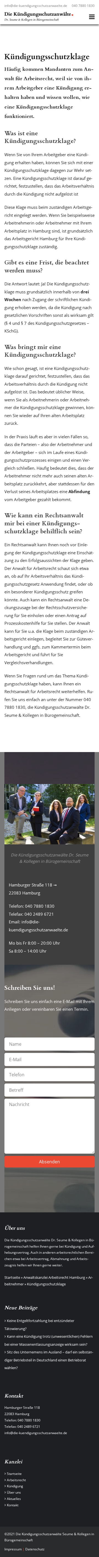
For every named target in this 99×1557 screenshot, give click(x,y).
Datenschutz (35, 1549)
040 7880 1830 (83, 5)
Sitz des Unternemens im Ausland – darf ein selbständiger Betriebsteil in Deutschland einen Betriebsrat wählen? (48, 1360)
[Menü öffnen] (92, 17)
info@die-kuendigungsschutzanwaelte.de (35, 5)
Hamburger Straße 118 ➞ (33, 885)
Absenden (49, 1162)
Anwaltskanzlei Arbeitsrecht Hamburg (54, 1277)
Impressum (13, 1549)
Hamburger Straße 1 (20, 1407)
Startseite (12, 1277)
